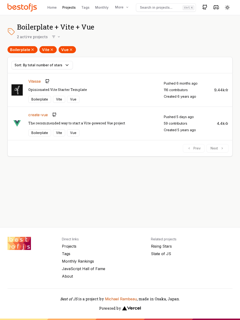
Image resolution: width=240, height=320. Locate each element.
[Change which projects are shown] (56, 37)
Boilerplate (20, 49)
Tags (85, 7)
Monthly (102, 7)
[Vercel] (131, 308)
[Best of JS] (23, 7)
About (67, 276)
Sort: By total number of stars (38, 65)
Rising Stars (161, 246)
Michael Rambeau (121, 299)
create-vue (38, 114)
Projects (69, 7)
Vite (45, 49)
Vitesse (34, 81)
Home (52, 7)
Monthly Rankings (78, 261)
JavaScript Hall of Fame (83, 268)
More (119, 7)
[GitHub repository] (47, 81)
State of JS (161, 253)
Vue (65, 49)
